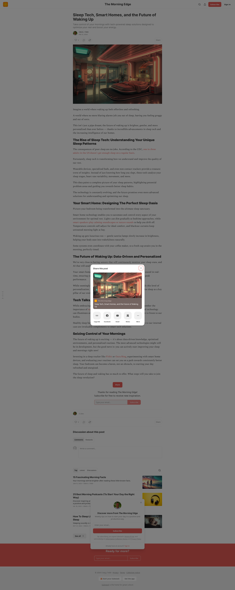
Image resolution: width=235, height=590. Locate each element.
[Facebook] (107, 316)
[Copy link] (97, 316)
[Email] (117, 316)
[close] (141, 268)
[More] (138, 316)
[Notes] (128, 316)
